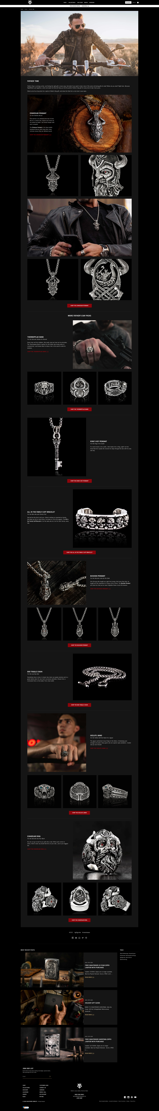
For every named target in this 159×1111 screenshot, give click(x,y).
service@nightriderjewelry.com (79, 1096)
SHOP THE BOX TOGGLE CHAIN (79, 705)
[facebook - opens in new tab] (125, 1097)
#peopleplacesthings (131, 955)
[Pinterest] (86, 937)
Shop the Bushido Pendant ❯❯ (100, 589)
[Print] (79, 937)
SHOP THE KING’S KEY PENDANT (79, 481)
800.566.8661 (79, 1094)
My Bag (42, 1096)
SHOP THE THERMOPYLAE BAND (79, 409)
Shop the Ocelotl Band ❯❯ (99, 748)
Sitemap (127, 1101)
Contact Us (43, 1087)
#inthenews (122, 955)
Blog (24, 1096)
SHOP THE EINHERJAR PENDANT (79, 305)
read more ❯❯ (89, 977)
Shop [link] (65, 2)
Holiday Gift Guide (92, 1003)
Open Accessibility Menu (103, 1101)
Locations (91, 2)
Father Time (33, 81)
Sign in (134, 2)
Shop (24, 1085)
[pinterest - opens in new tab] (132, 1097)
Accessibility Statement (113, 1101)
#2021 (71, 932)
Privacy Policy (132, 1101)
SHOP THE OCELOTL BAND (79, 812)
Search (129, 2)
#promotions (129, 957)
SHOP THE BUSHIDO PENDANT (79, 645)
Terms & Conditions (121, 1101)
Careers (42, 1090)
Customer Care (44, 1085)
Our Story (80, 2)
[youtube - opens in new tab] (135, 1097)
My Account (43, 1094)
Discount (25, 1090)
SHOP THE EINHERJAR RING (79, 920)
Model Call (43, 1092)
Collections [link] (72, 2)
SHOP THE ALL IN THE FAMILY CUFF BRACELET (79, 552)
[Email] (76, 937)
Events (86, 2)
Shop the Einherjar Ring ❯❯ (36, 849)
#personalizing (123, 959)
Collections (26, 1087)
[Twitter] (83, 937)
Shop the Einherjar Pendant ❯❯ (40, 135)
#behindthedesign (124, 953)
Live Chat (79, 1098)
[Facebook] (73, 937)
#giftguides (78, 932)
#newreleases (86, 932)
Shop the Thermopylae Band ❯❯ (38, 351)
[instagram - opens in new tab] (128, 1097)
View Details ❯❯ (85, 6)
